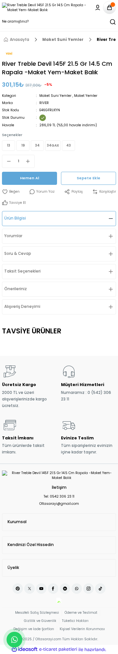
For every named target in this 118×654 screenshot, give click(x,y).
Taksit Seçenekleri (22, 271)
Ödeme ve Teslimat (81, 612)
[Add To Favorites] (11, 192)
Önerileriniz (15, 289)
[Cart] (109, 7)
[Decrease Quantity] (7, 161)
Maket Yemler (85, 95)
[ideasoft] (24, 649)
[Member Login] (97, 7)
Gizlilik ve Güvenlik (40, 620)
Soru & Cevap (17, 253)
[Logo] (46, 8)
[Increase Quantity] (30, 161)
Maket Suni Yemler (55, 95)
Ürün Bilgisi (15, 218)
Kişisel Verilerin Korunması (82, 629)
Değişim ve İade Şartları (33, 629)
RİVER (44, 102)
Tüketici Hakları (75, 620)
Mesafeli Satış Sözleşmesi (37, 612)
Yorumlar (13, 236)
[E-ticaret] (58, 649)
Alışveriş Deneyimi (22, 306)
